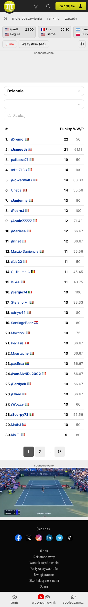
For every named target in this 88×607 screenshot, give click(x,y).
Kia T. (15, 435)
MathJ (16, 425)
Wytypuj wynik (44, 602)
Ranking (53, 18)
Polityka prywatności (44, 569)
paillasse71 (19, 160)
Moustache (20, 353)
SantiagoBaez (22, 323)
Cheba (16, 190)
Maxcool (17, 333)
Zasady (71, 18)
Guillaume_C (20, 272)
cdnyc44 (18, 312)
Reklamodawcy (44, 557)
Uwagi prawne (44, 575)
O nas (44, 551)
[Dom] (5, 18)
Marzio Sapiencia (24, 251)
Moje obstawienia (27, 18)
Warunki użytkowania (44, 563)
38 (59, 452)
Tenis (15, 602)
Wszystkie (34, 44)
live (9, 44)
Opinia (44, 586)
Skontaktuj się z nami (44, 580)
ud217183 (19, 170)
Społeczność (73, 602)
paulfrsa (17, 363)
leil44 (15, 282)
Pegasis (17, 343)
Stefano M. (19, 302)
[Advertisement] (44, 67)
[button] (48, 6)
